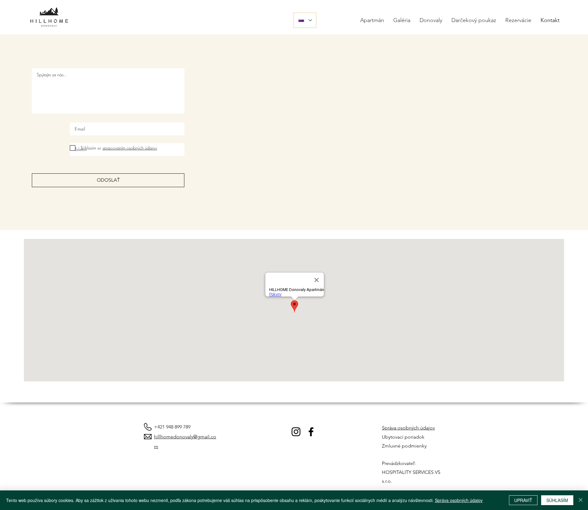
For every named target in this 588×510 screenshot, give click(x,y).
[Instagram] (296, 432)
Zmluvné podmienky (404, 446)
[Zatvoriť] (580, 500)
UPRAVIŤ (523, 500)
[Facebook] (311, 432)
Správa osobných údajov (408, 428)
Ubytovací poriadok (403, 437)
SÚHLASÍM (557, 500)
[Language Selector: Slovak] (305, 20)
